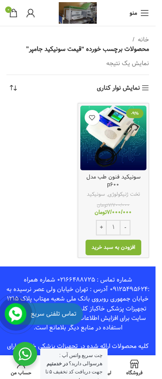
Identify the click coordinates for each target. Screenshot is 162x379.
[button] (113, 247)
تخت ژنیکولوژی (124, 194)
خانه (143, 39)
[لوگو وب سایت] (78, 13)
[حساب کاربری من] (30, 13)
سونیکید (96, 194)
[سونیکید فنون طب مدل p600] (113, 138)
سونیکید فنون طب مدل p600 (113, 180)
